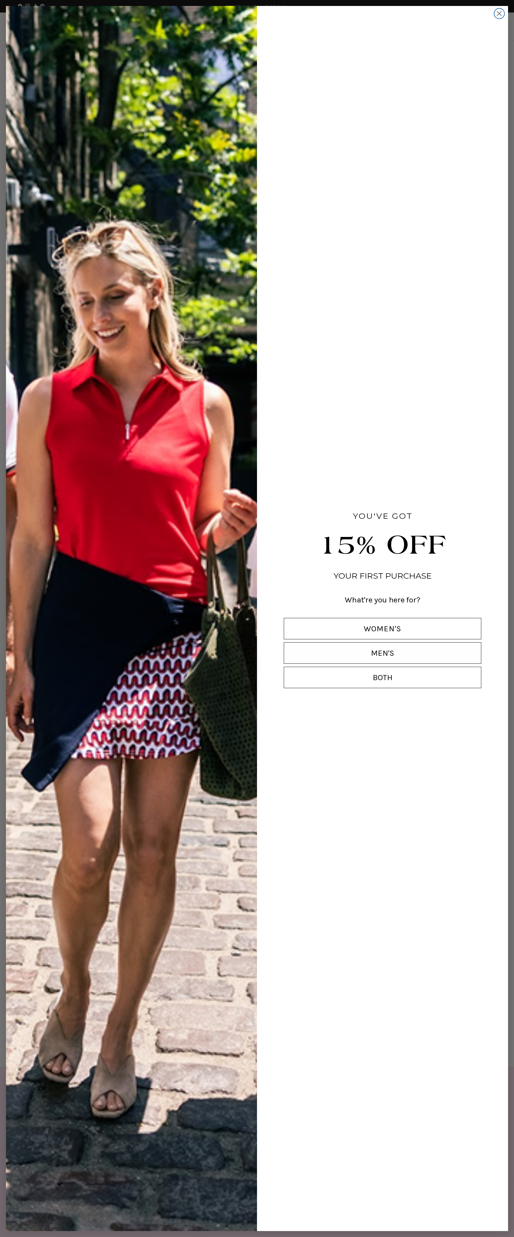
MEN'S (382, 653)
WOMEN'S (382, 628)
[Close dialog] (499, 13)
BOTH (383, 677)
